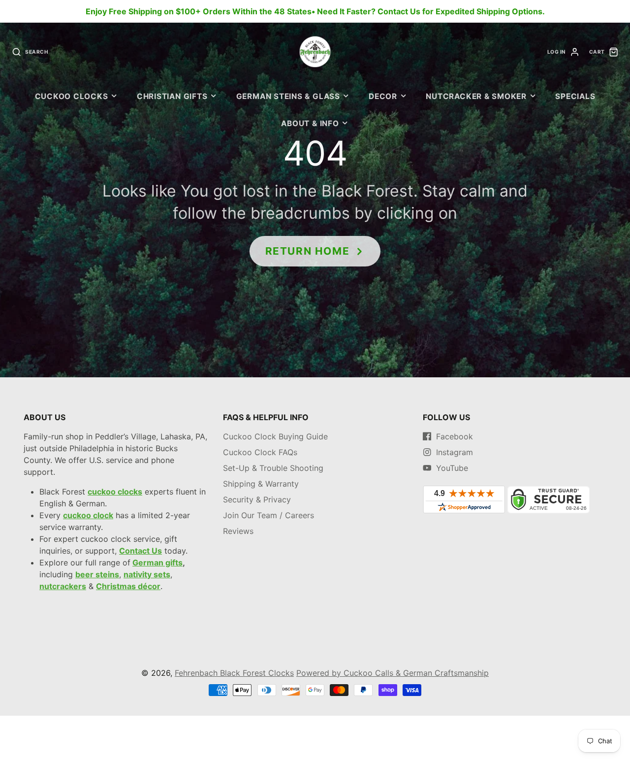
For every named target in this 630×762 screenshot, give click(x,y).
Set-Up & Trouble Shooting (273, 468)
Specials (575, 96)
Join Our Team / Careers (268, 515)
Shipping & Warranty (261, 484)
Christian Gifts (172, 96)
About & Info (310, 123)
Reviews (238, 531)
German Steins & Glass (288, 96)
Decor (383, 96)
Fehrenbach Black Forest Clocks (234, 673)
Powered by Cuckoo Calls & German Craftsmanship (392, 673)
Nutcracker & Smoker (476, 96)
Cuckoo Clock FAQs (260, 452)
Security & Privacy (257, 499)
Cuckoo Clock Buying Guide (275, 436)
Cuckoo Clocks (71, 96)
